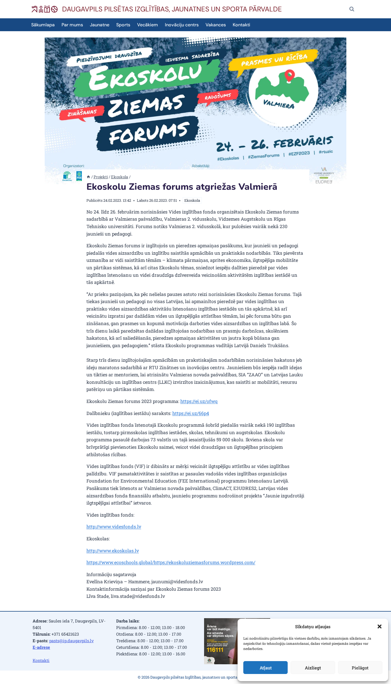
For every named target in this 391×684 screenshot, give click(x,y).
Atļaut (266, 668)
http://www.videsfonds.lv (113, 526)
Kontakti (241, 25)
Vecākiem (147, 25)
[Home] (88, 176)
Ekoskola (192, 200)
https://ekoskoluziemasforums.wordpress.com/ (204, 562)
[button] (379, 626)
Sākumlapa (43, 25)
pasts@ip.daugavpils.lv (71, 640)
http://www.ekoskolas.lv (112, 550)
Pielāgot (360, 668)
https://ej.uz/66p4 (190, 413)
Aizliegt (313, 668)
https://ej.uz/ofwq (199, 401)
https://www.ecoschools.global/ (120, 562)
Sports (123, 25)
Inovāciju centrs (182, 25)
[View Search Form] (352, 9)
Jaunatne (99, 25)
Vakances (216, 25)
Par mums (72, 25)
